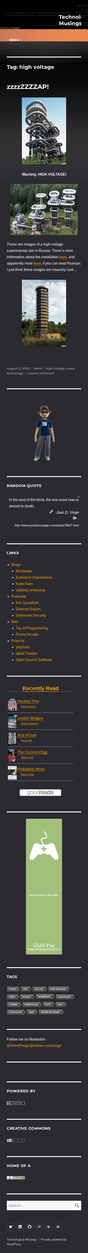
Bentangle (24, 571)
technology (15, 373)
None (38, 368)
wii (25, 989)
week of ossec (50, 1012)
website (13, 1004)
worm (12, 989)
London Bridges (30, 718)
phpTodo (23, 647)
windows (44, 996)
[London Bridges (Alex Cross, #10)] (12, 722)
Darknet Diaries (28, 609)
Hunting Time (28, 701)
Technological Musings (22, 1239)
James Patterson (29, 723)
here (63, 257)
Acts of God (27, 735)
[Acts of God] (12, 739)
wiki (60, 1004)
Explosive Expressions (34, 577)
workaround (15, 1012)
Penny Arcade (27, 634)
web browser (58, 989)
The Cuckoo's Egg (32, 752)
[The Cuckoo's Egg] (12, 755)
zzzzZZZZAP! (28, 87)
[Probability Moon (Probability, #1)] (12, 773)
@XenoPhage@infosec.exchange (34, 1046)
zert (47, 1004)
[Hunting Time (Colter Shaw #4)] (12, 704)
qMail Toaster (26, 653)
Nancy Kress (27, 774)
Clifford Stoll (27, 757)
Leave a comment (41, 373)
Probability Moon (31, 769)
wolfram (26, 996)
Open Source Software (34, 660)
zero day (39, 989)
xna (31, 1012)
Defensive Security (31, 615)
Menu (14, 40)
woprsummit (64, 996)
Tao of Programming (32, 628)
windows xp (31, 1004)
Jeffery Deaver (28, 706)
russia (70, 368)
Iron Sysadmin (27, 603)
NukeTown (24, 584)
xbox (12, 997)
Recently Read (41, 688)
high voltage (55, 368)
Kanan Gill (26, 740)
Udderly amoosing (30, 590)
